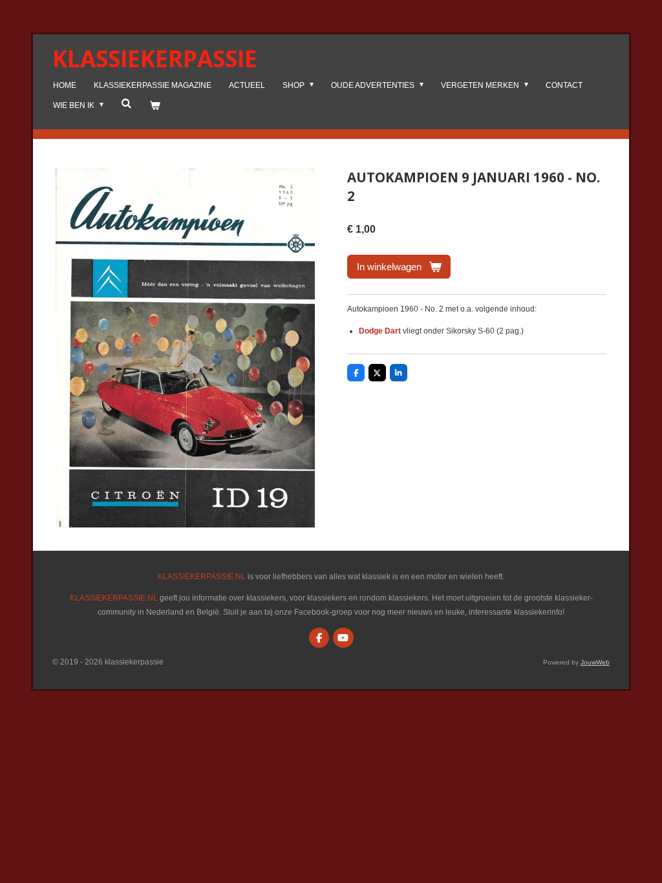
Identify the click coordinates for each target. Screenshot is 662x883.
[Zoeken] (126, 103)
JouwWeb (595, 662)
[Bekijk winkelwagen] (154, 106)
